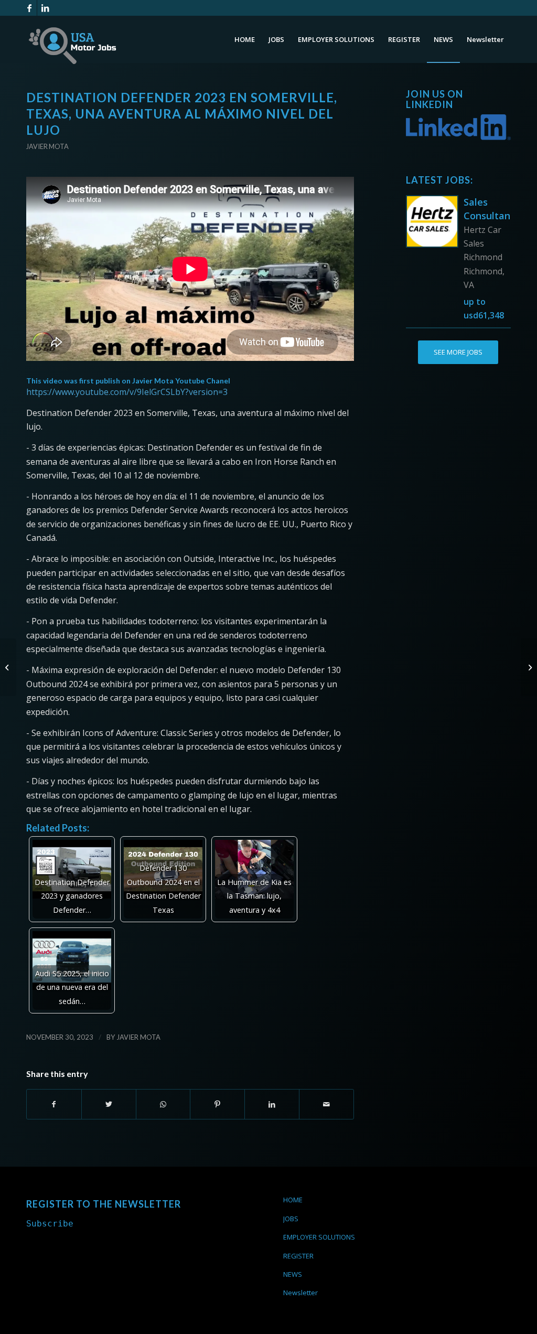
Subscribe (49, 1224)
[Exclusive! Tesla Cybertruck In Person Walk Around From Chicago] (8, 667)
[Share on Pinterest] (217, 1104)
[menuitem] (245, 39)
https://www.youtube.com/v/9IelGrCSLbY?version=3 (127, 392)
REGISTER (298, 1256)
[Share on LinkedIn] (272, 1104)
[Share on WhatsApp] (163, 1104)
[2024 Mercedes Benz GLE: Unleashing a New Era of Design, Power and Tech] (529, 667)
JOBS (290, 1218)
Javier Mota (47, 146)
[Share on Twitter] (109, 1104)
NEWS (292, 1274)
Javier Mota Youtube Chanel (181, 380)
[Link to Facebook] (29, 8)
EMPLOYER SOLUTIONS (319, 1237)
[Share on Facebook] (54, 1104)
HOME (293, 1199)
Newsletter (300, 1292)
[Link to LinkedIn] (45, 8)
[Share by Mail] (326, 1104)
